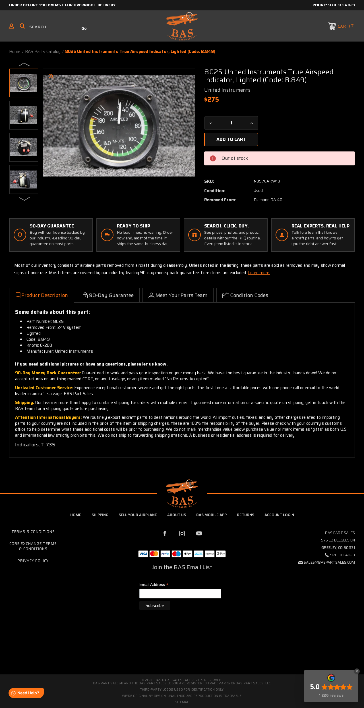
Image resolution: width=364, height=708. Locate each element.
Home (75, 515)
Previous (24, 64)
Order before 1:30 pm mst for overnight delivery (62, 5)
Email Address (153, 585)
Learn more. (259, 272)
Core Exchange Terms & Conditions (33, 546)
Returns (245, 515)
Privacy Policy (33, 561)
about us (176, 515)
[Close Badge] (357, 671)
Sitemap (182, 702)
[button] (182, 650)
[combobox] (56, 26)
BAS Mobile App (211, 515)
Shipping (100, 515)
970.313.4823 (341, 5)
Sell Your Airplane (138, 515)
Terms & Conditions (33, 532)
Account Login (279, 515)
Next (24, 198)
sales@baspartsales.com (329, 562)
